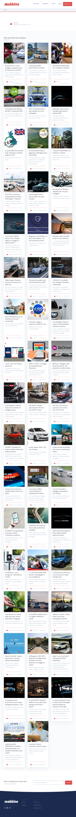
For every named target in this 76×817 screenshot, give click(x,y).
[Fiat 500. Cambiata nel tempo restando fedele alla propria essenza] (14, 434)
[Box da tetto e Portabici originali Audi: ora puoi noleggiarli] (61, 179)
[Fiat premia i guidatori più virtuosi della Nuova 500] (38, 267)
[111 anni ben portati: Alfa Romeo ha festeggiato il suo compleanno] (38, 559)
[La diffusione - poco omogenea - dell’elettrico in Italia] (14, 559)
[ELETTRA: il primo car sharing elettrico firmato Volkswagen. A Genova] (14, 181)
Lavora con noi (38, 808)
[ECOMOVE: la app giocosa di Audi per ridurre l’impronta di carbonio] (14, 518)
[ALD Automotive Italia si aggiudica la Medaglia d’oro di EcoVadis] (38, 138)
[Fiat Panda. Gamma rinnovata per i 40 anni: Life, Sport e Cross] (38, 392)
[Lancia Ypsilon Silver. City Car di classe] (38, 434)
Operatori (36, 3)
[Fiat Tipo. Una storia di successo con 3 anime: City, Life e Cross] (61, 392)
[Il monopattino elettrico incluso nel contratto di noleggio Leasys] (14, 392)
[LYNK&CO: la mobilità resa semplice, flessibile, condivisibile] (61, 267)
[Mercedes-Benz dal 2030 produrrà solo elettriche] (61, 223)
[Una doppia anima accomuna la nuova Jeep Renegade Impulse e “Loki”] (14, 687)
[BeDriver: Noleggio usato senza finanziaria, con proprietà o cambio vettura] (61, 351)
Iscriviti (69, 782)
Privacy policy (37, 805)
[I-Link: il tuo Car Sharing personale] (14, 351)
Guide (53, 3)
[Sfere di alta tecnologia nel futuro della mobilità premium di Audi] (61, 518)
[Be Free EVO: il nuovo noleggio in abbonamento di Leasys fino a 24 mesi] (14, 53)
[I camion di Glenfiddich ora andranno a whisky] (61, 138)
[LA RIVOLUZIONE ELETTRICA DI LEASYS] (38, 53)
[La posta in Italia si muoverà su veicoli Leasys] (38, 731)
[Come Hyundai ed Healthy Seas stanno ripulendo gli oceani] (61, 434)
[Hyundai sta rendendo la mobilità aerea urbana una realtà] (14, 476)
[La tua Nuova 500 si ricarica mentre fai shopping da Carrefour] (38, 476)
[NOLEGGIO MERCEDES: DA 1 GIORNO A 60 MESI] (61, 53)
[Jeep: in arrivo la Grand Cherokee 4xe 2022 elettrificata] (61, 643)
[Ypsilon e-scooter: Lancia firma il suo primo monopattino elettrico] (61, 601)
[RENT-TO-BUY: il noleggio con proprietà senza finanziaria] (38, 351)
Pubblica (24, 805)
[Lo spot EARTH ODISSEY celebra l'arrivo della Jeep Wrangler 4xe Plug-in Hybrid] (38, 687)
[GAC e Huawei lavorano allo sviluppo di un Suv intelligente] (38, 96)
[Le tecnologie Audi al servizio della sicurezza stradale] (38, 181)
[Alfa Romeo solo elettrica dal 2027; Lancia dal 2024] (14, 96)
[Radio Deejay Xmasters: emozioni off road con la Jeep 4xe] (14, 267)
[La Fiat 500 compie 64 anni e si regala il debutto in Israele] (38, 601)
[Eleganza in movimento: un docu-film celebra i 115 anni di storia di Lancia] (38, 223)
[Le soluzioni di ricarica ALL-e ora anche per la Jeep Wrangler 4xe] (61, 559)
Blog (60, 3)
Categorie (45, 3)
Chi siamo (36, 802)
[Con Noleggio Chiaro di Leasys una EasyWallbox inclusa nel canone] (61, 309)
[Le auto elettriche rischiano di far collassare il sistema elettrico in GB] (14, 138)
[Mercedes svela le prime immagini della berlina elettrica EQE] (61, 96)
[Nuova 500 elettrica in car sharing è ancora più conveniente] (14, 306)
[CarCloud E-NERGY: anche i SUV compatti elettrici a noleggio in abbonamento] (14, 223)
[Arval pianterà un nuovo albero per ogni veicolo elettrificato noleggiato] (14, 601)
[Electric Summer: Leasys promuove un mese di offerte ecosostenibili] (14, 643)
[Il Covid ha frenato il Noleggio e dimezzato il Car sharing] (61, 476)
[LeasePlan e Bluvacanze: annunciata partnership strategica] (38, 515)
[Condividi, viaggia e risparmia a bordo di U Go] (38, 309)
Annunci (68, 4)
